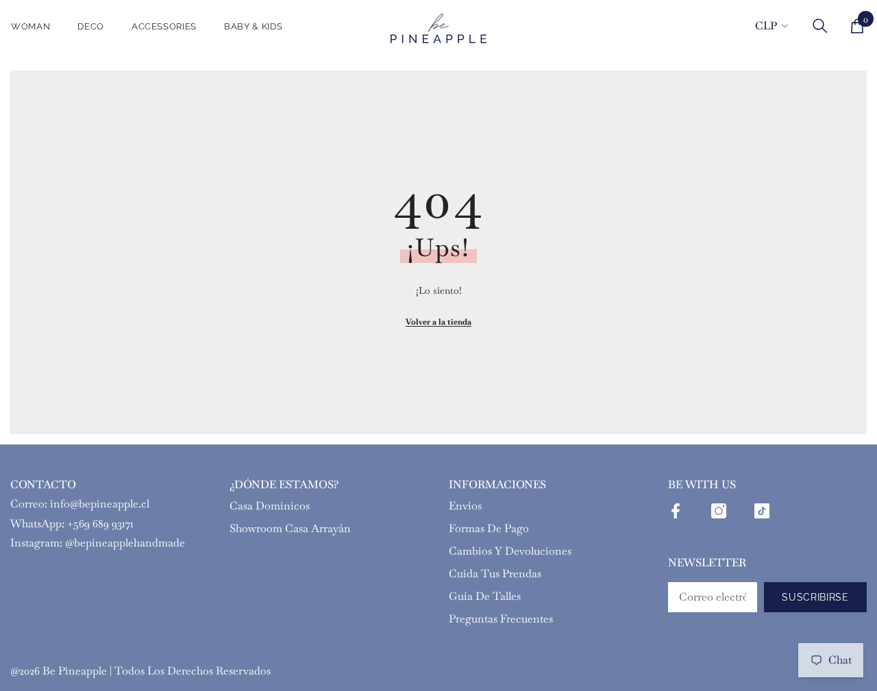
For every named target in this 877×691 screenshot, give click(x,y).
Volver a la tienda (438, 321)
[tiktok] (761, 510)
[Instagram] (718, 510)
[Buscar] (820, 25)
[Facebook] (675, 510)
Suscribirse (815, 597)
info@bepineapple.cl (99, 504)
